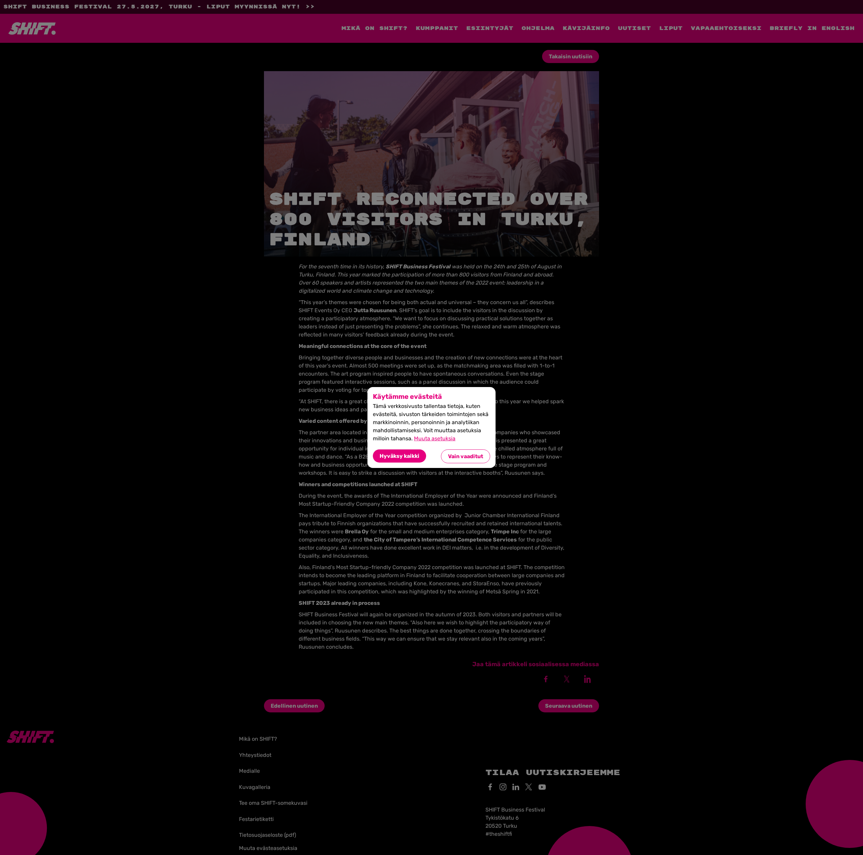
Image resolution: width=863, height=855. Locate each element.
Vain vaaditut (465, 456)
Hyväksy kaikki (399, 456)
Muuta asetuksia (434, 438)
